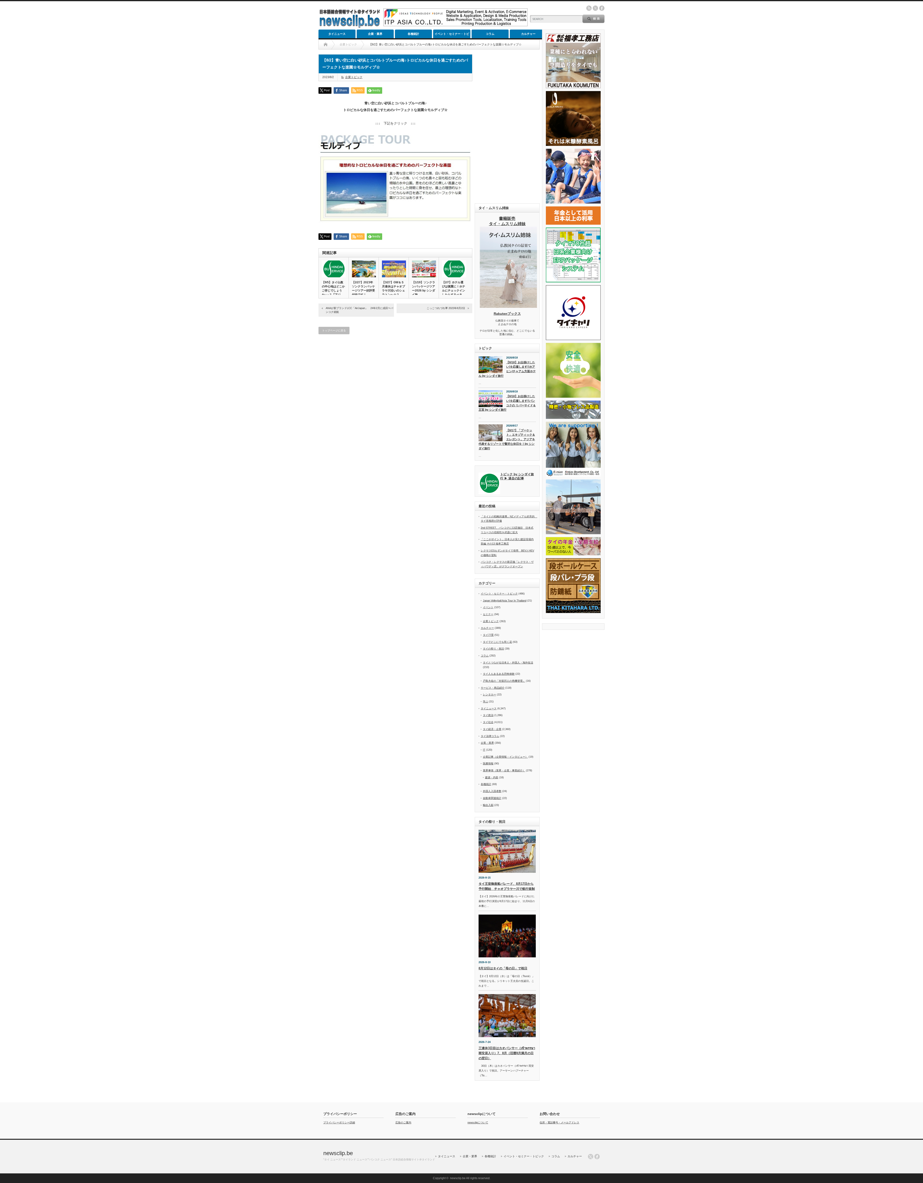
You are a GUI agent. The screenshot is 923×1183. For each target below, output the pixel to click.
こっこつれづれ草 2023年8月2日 (446, 308)
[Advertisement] (507, 126)
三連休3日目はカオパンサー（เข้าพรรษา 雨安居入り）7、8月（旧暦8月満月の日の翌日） (507, 1053)
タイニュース (337, 34)
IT (484, 749)
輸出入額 (488, 805)
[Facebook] (597, 1156)
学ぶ (485, 701)
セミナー (488, 614)
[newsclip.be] (349, 26)
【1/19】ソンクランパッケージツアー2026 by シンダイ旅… (423, 288)
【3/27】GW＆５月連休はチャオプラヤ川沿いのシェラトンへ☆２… (393, 288)
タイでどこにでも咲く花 (497, 641)
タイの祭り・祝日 (493, 648)
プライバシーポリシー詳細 (339, 1122)
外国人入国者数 (492, 791)
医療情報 (488, 763)
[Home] (326, 44)
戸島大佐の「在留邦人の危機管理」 (504, 680)
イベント (488, 607)
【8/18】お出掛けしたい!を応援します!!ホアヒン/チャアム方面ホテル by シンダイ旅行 (507, 369)
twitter (595, 8)
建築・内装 (491, 777)
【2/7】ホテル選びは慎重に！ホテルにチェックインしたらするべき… (453, 288)
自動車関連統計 (492, 798)
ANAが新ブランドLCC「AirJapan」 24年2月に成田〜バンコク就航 (359, 310)
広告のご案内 (403, 1122)
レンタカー (489, 694)
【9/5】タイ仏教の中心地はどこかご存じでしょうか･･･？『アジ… (333, 288)
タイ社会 (488, 722)
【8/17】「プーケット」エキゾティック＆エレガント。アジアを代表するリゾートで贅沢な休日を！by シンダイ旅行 (507, 439)
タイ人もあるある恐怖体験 (499, 673)
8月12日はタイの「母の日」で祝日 (503, 968)
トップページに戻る (334, 330)
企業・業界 (375, 34)
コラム (490, 34)
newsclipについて (478, 1122)
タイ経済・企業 (492, 729)
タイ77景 (488, 634)
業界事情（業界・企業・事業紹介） (504, 770)
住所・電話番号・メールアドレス (559, 1122)
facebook (602, 8)
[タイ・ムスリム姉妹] (508, 306)
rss (589, 8)
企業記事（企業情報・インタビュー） (505, 756)
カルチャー (528, 34)
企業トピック (353, 77)
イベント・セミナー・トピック (452, 35)
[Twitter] (590, 1156)
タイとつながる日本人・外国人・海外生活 (508, 662)
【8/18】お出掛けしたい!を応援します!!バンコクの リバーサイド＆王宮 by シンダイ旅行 (507, 403)
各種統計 (413, 34)
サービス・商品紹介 (493, 687)
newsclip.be (338, 1153)
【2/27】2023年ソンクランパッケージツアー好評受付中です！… (363, 288)
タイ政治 (488, 715)
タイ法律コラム (490, 736)
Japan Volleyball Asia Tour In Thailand (504, 600)
